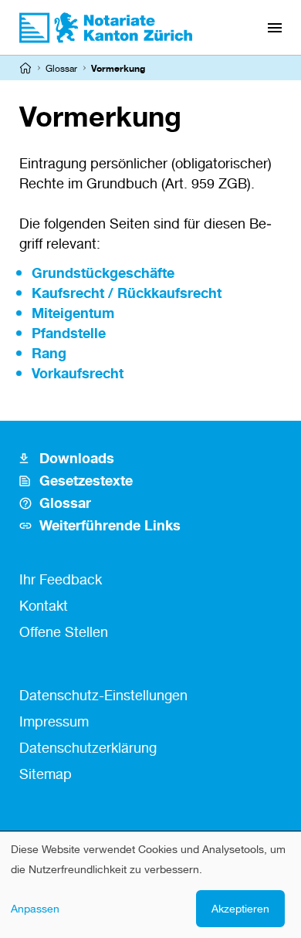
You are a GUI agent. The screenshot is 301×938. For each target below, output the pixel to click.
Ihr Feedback (60, 579)
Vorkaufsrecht (77, 372)
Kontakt (43, 605)
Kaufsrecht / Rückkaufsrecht (127, 292)
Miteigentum (73, 312)
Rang (49, 352)
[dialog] (150, 884)
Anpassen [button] (35, 908)
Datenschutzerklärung (88, 747)
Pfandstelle (69, 332)
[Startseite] (25, 68)
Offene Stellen (63, 631)
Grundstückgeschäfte (103, 272)
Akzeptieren (240, 908)
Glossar (61, 68)
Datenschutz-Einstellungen (103, 694)
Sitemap (45, 773)
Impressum (54, 721)
